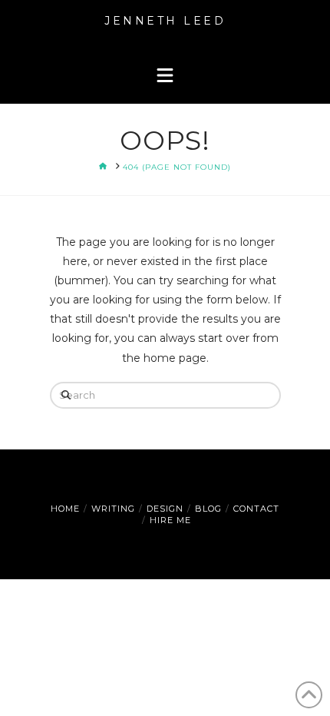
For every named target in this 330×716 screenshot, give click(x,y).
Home (65, 508)
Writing (113, 508)
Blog (208, 508)
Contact (256, 508)
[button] (165, 77)
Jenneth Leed (165, 20)
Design (165, 508)
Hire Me (170, 520)
